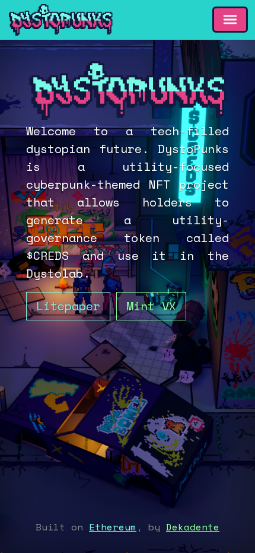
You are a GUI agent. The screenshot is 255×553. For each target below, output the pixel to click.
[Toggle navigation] (230, 20)
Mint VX (151, 305)
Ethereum (112, 527)
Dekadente (192, 527)
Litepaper (68, 305)
